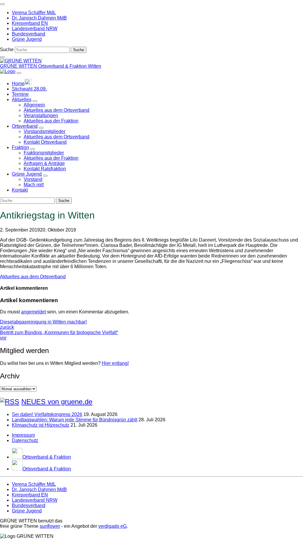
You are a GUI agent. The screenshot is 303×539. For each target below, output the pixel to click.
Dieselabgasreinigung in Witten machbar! (43, 324)
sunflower (50, 526)
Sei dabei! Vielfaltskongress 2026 (47, 414)
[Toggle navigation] (2, 4)
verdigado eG (112, 526)
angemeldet (33, 311)
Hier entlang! (115, 363)
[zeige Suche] (2, 57)
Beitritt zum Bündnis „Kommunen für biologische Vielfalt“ (59, 335)
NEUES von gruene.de (56, 402)
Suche (7, 49)
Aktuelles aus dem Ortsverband (33, 276)
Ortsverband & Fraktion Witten (69, 66)
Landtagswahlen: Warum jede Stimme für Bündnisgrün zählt (74, 419)
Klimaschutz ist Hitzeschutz (40, 425)
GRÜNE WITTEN (19, 66)
